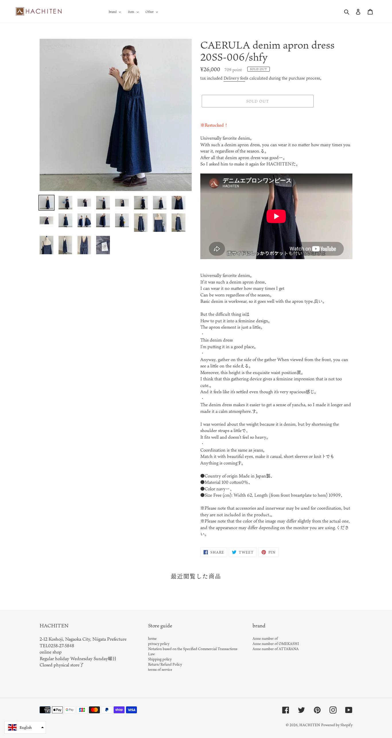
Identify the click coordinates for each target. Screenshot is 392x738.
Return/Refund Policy (165, 664)
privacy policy (158, 643)
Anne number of (265, 638)
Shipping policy (160, 659)
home (152, 638)
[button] (25, 727)
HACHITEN (309, 724)
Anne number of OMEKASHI (276, 643)
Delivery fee (234, 78)
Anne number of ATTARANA (276, 648)
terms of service (160, 669)
